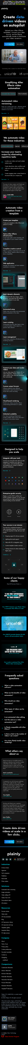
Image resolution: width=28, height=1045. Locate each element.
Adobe (5, 1033)
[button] (25, 8)
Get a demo (20, 44)
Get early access (20, 4)
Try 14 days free (9, 44)
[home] (5, 8)
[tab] (8, 94)
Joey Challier (6, 817)
